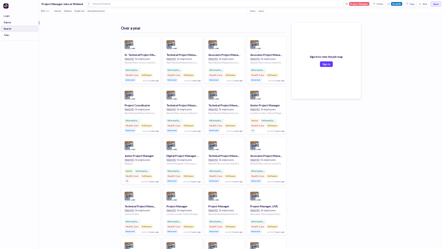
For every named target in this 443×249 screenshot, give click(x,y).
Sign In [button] (326, 64)
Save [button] (436, 4)
